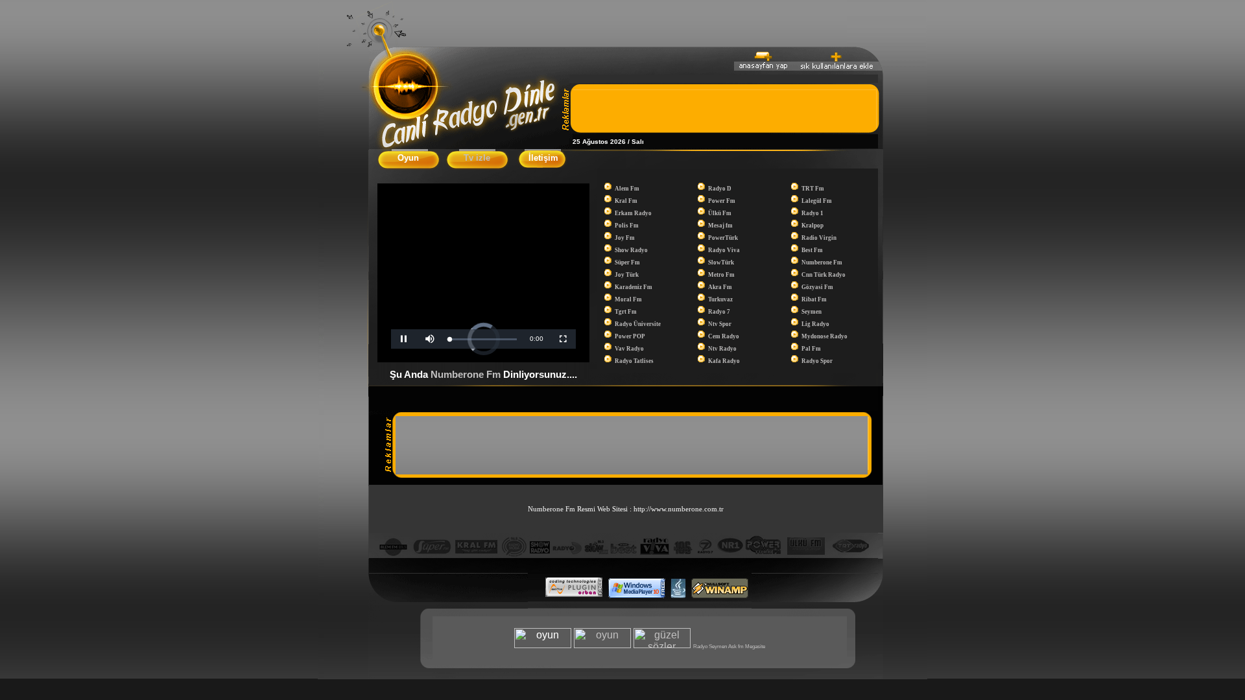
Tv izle (477, 158)
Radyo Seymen (710, 646)
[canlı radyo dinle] (469, 144)
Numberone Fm (467, 374)
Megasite (755, 646)
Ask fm (736, 646)
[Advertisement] (724, 109)
